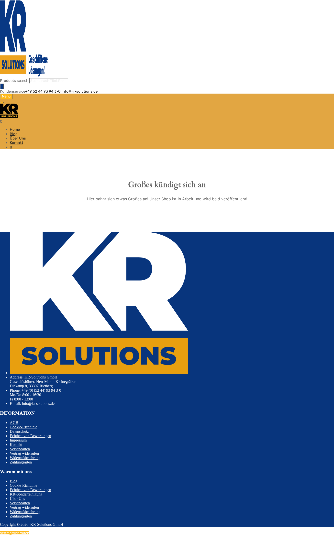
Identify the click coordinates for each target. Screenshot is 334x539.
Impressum (18, 440)
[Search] (2, 86)
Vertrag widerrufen (24, 453)
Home (15, 129)
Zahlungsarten (21, 462)
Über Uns (18, 138)
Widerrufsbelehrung (25, 458)
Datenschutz (19, 431)
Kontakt (16, 142)
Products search (14, 80)
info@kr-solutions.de (80, 91)
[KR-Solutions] (24, 76)
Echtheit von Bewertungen (30, 436)
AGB (14, 422)
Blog (14, 134)
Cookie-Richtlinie (23, 427)
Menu (6, 96)
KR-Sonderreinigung (26, 494)
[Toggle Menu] (2, 102)
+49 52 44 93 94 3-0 (43, 91)
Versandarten (20, 449)
